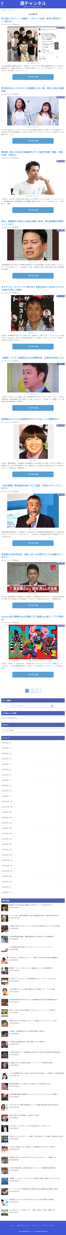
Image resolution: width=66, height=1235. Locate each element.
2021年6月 (6, 764)
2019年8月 (6, 817)
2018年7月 (6, 887)
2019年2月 (6, 849)
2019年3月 (6, 844)
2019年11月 (7, 801)
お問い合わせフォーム (22, 1225)
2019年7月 (6, 823)
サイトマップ (36, 1225)
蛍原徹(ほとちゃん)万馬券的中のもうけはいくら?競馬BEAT (30, 419)
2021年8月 (6, 753)
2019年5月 (6, 833)
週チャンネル (33, 3)
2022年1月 (6, 743)
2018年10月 (7, 871)
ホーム (12, 1225)
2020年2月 (6, 791)
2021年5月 (6, 769)
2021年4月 (6, 775)
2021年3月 (6, 780)
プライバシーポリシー (48, 1225)
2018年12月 (7, 860)
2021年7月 (6, 759)
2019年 (9, 10)
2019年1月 (6, 855)
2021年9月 (6, 748)
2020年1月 (6, 796)
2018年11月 (7, 865)
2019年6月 (6, 828)
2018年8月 (6, 881)
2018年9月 (6, 876)
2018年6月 (6, 892)
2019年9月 (6, 812)
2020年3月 (6, 785)
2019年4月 (6, 839)
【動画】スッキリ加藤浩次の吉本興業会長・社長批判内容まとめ (32, 358)
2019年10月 (7, 807)
